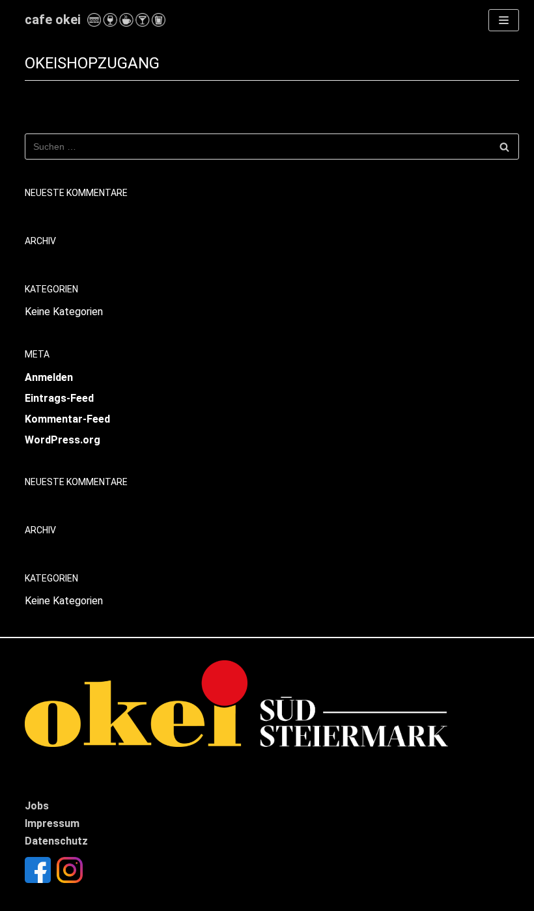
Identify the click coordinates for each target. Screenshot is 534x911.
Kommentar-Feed (67, 419)
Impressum (52, 823)
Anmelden (49, 377)
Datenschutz (56, 841)
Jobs (37, 806)
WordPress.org (62, 440)
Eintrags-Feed (59, 398)
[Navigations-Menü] (503, 20)
